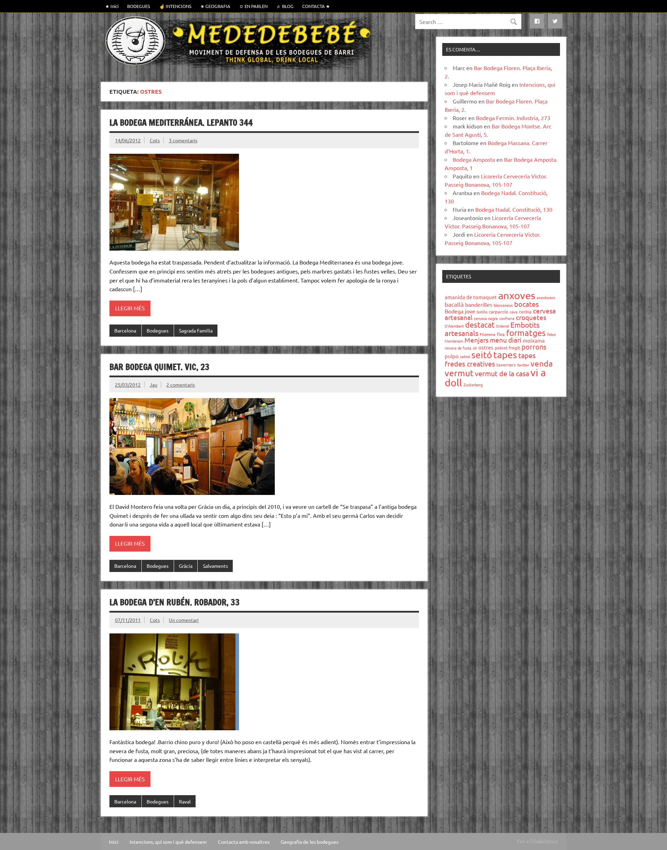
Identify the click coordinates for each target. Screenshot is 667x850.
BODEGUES (138, 6)
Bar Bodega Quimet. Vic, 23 (159, 367)
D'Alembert (454, 326)
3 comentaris (183, 140)
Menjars (476, 340)
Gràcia (185, 566)
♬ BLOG (285, 6)
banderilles (478, 304)
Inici (113, 841)
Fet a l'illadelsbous (537, 841)
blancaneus (503, 305)
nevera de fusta (458, 348)
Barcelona (125, 330)
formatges (526, 333)
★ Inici (111, 6)
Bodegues (157, 330)
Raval (185, 801)
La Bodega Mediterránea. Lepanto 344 (181, 122)
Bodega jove (460, 311)
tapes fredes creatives (490, 359)
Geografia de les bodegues (309, 841)
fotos (551, 334)
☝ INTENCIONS (175, 6)
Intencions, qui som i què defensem (168, 841)
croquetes (531, 317)
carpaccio (498, 311)
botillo (482, 311)
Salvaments (215, 566)
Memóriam (454, 341)
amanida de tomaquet (471, 297)
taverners (506, 365)
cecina (525, 311)
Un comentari (184, 620)
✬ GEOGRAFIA (215, 6)
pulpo (452, 356)
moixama (534, 340)
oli (475, 348)
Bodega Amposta (474, 159)
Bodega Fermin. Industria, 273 (513, 117)
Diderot (502, 326)
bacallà (454, 304)
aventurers (546, 297)
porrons (533, 346)
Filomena (487, 334)
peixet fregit (507, 348)
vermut (459, 373)
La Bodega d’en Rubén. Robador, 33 (174, 602)
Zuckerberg (473, 384)
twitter (523, 365)
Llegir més (130, 307)
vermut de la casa (502, 373)
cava (514, 311)
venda (541, 363)
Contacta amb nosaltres (244, 841)
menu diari (505, 340)
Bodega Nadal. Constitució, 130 (513, 209)
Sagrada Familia (196, 330)
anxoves (516, 295)
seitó (481, 355)
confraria (506, 318)
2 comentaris (180, 384)
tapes (505, 354)
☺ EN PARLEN (253, 6)
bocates (526, 304)
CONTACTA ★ (316, 6)
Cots (155, 140)
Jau (153, 384)
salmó (465, 356)
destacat (480, 324)
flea (501, 334)
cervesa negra (486, 318)
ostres (485, 347)
